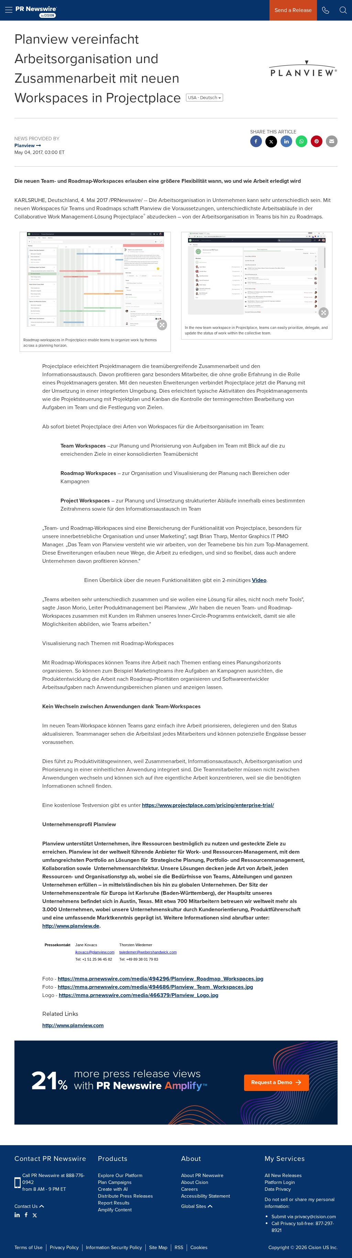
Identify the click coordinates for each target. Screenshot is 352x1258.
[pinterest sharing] (316, 142)
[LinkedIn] (18, 1215)
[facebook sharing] (256, 142)
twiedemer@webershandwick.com (148, 952)
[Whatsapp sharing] (301, 142)
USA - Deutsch (203, 97)
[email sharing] (332, 142)
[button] (95, 279)
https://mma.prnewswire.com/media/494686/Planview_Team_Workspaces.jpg (155, 987)
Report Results (114, 1203)
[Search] (343, 10)
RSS (179, 1247)
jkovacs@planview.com (94, 952)
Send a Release (293, 10)
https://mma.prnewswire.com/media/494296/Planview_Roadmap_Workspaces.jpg (160, 979)
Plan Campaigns (115, 1182)
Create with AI (113, 1189)
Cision (314, 1247)
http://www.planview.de (70, 926)
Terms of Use (28, 1247)
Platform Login (280, 1182)
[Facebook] (26, 1215)
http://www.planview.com (73, 1025)
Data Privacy (278, 1189)
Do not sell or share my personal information (299, 1203)
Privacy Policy (64, 1247)
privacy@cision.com (315, 1216)
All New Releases (283, 1175)
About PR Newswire (202, 1175)
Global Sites (194, 1206)
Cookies (199, 1247)
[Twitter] (35, 1215)
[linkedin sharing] (286, 142)
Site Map (158, 1247)
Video (259, 580)
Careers (189, 1189)
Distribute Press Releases (125, 1196)
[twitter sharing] (271, 142)
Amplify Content (115, 1209)
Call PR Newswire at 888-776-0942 (53, 1179)
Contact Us (26, 1206)
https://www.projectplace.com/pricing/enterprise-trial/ (208, 805)
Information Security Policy (114, 1247)
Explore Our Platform (120, 1175)
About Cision (194, 1182)
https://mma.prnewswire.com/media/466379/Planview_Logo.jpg (138, 995)
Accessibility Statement (205, 1196)
